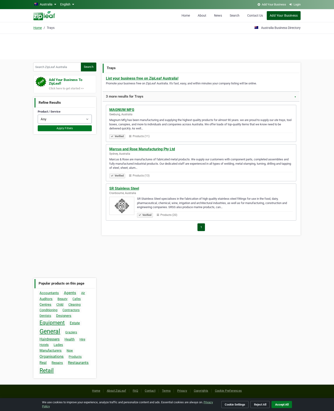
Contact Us (255, 15)
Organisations (52, 356)
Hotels (44, 345)
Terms (166, 390)
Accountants (49, 293)
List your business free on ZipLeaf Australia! (142, 78)
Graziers (71, 332)
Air (83, 293)
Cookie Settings (235, 404)
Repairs (57, 363)
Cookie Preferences (228, 390)
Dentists (45, 316)
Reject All (260, 404)
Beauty (62, 299)
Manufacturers (51, 350)
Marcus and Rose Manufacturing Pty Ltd (142, 149)
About (202, 15)
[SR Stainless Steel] (123, 206)
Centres (45, 305)
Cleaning (74, 304)
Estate (75, 323)
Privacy (182, 390)
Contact (150, 390)
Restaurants (78, 362)
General (50, 331)
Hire (82, 339)
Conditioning (48, 310)
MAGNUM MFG (121, 110)
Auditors (46, 299)
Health (70, 339)
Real (43, 363)
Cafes (76, 299)
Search (234, 15)
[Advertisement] (167, 46)
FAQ (135, 390)
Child (59, 304)
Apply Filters (65, 128)
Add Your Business (284, 15)
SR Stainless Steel (124, 188)
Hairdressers (50, 339)
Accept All (282, 404)
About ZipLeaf (116, 390)
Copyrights (201, 390)
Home (186, 15)
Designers (63, 316)
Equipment (52, 323)
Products (75, 356)
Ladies (58, 345)
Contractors (71, 310)
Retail (47, 370)
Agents (70, 292)
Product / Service (49, 111)
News (218, 15)
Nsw (70, 350)
